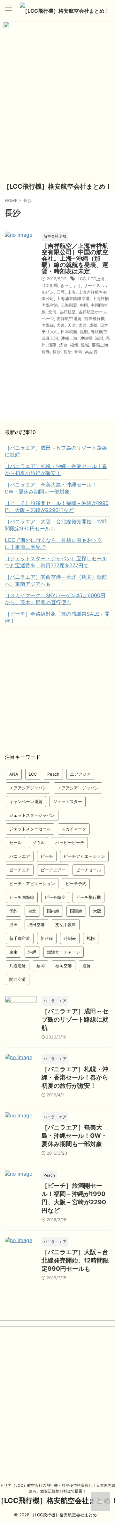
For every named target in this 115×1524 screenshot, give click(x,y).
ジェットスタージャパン (32, 815)
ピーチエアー (53, 869)
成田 (13, 924)
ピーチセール (88, 869)
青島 (78, 351)
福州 (74, 344)
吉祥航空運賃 (69, 318)
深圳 (99, 338)
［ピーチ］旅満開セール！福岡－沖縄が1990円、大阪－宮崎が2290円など (57, 506)
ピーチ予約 (75, 883)
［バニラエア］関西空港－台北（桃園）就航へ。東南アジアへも (56, 580)
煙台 (63, 344)
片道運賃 (17, 965)
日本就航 (69, 331)
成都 (93, 325)
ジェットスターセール (30, 828)
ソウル (38, 842)
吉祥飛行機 (94, 318)
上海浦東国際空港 (73, 298)
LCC (82, 278)
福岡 (40, 965)
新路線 (47, 938)
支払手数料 (65, 924)
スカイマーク (73, 828)
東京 (13, 951)
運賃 (86, 965)
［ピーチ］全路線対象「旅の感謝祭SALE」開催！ (57, 617)
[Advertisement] (57, 691)
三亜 (61, 292)
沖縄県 (86, 338)
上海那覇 (69, 305)
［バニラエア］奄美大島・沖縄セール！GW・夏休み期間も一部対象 (51, 488)
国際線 (48, 325)
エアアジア (80, 774)
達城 (85, 344)
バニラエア (19, 856)
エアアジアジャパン (28, 787)
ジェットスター (67, 801)
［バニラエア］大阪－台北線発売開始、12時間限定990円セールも (56, 525)
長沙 (56, 351)
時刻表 (70, 938)
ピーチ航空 (55, 897)
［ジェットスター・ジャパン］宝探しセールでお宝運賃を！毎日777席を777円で (56, 562)
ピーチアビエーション (84, 856)
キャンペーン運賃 (25, 801)
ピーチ (47, 856)
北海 (52, 311)
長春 (46, 351)
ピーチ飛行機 (88, 897)
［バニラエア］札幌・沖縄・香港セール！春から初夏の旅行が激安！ (56, 469)
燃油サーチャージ (63, 951)
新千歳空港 (19, 938)
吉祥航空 (67, 311)
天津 (71, 325)
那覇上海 (100, 344)
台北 (32, 910)
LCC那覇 (50, 285)
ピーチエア (19, 869)
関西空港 (17, 979)
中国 (84, 305)
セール (15, 842)
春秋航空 (99, 331)
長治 (67, 351)
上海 (71, 292)
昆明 (84, 331)
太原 (82, 325)
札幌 (91, 938)
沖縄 (32, 951)
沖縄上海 (69, 338)
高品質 (91, 351)
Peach (53, 774)
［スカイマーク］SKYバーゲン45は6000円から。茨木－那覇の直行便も (55, 598)
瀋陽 (52, 344)
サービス (92, 285)
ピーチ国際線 (21, 897)
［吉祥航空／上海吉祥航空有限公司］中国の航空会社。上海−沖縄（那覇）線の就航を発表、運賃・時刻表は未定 (75, 258)
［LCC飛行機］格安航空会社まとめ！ (66, 11)
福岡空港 (63, 965)
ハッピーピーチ (69, 842)
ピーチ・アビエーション (32, 883)
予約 (13, 910)
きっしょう (70, 285)
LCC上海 (96, 278)
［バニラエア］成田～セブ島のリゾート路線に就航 (56, 451)
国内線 (53, 910)
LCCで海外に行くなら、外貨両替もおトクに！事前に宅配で (53, 543)
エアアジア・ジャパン (78, 787)
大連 (61, 325)
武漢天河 (50, 338)
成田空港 (36, 924)
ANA (13, 774)
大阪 (97, 910)
